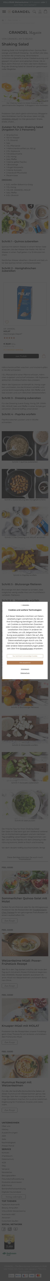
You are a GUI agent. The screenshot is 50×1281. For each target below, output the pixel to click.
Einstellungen (26, 648)
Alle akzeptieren (25, 663)
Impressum (25, 669)
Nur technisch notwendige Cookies (25, 656)
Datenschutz (25, 673)
